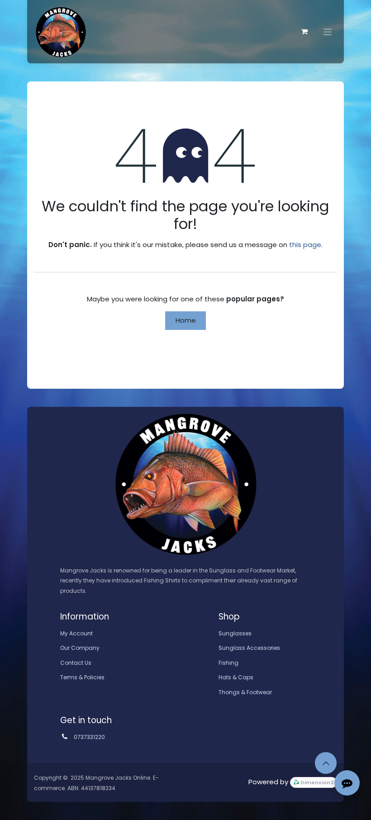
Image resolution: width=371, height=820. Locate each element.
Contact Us (75, 663)
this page (305, 244)
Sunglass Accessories (249, 648)
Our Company (80, 648)
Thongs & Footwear (245, 692)
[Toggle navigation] (328, 31)
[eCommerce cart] (304, 32)
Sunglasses (235, 633)
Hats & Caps (236, 677)
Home (186, 320)
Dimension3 (316, 783)
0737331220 (89, 737)
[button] (325, 763)
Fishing (228, 663)
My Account (76, 633)
